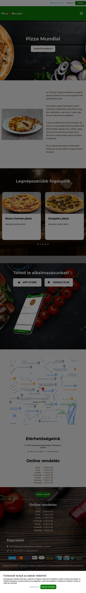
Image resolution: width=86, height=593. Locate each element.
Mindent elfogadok (48, 587)
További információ (34, 587)
